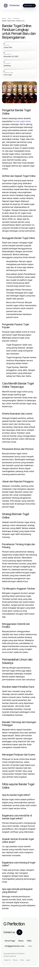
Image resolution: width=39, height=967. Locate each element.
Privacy (15, 960)
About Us (7, 960)
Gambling (16, 18)
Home (4, 18)
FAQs (29, 941)
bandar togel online (22, 121)
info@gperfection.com (14, 946)
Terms (22, 960)
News (9, 18)
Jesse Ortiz (8, 47)
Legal (28, 960)
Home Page (10, 941)
